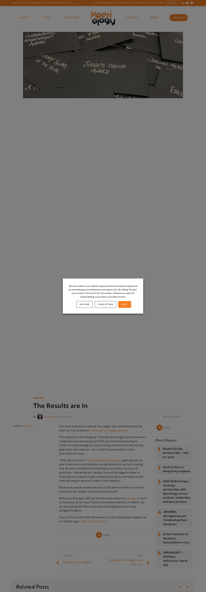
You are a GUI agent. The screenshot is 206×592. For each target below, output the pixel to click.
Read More (85, 304)
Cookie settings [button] (105, 304)
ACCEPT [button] (124, 304)
